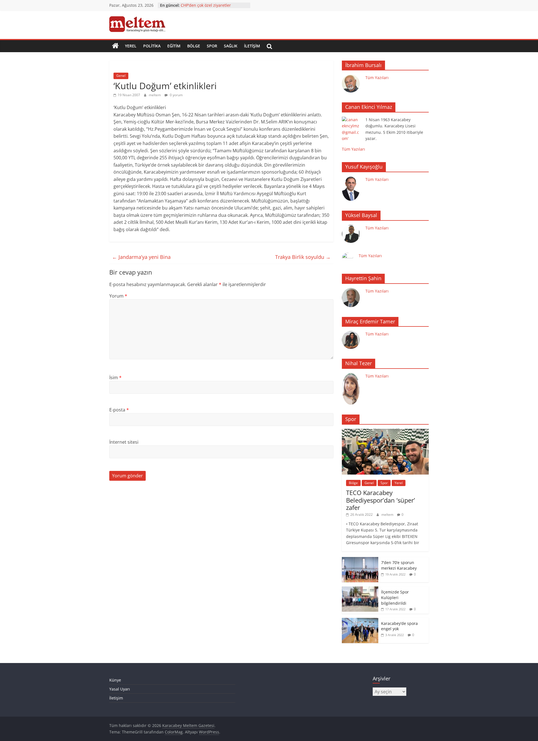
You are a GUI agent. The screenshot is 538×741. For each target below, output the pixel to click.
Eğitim (173, 46)
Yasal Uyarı (119, 689)
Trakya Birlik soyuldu (303, 257)
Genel (121, 75)
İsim (115, 377)
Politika (152, 46)
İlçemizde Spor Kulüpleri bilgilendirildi (395, 597)
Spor (212, 46)
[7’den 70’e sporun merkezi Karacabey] (360, 560)
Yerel (130, 46)
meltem (155, 95)
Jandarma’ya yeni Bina (141, 257)
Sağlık (230, 46)
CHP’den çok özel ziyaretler (206, 5)
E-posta (119, 410)
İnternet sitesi (123, 442)
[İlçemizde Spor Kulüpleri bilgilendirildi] (360, 589)
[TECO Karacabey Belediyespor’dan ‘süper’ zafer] (385, 431)
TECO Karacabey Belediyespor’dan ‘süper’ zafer (380, 500)
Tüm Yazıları (377, 77)
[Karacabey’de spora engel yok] (360, 620)
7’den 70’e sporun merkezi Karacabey (399, 565)
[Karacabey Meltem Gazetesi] (115, 46)
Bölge (193, 46)
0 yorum (176, 95)
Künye (115, 680)
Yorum (118, 296)
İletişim (252, 46)
